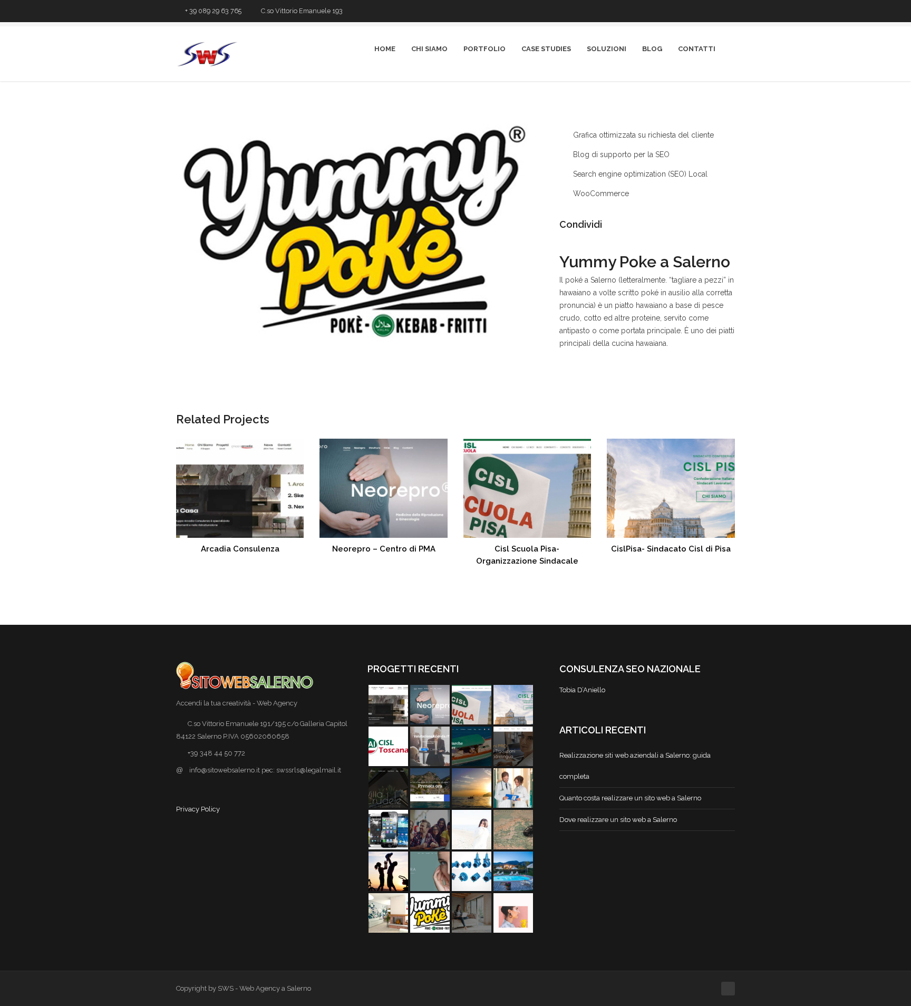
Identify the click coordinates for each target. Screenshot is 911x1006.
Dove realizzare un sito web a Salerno (618, 820)
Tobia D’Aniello (582, 690)
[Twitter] (673, 11)
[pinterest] (701, 11)
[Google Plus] (648, 225)
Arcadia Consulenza (240, 549)
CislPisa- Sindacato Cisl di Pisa (671, 549)
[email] (730, 11)
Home (384, 49)
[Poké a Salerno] (360, 234)
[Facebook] (631, 225)
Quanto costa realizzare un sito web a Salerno (630, 798)
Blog (652, 49)
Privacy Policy (198, 809)
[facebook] (687, 11)
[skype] (716, 11)
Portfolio (484, 49)
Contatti (696, 49)
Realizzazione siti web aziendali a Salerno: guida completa (635, 765)
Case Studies (546, 49)
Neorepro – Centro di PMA (383, 549)
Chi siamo (429, 49)
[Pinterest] (664, 225)
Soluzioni (606, 49)
